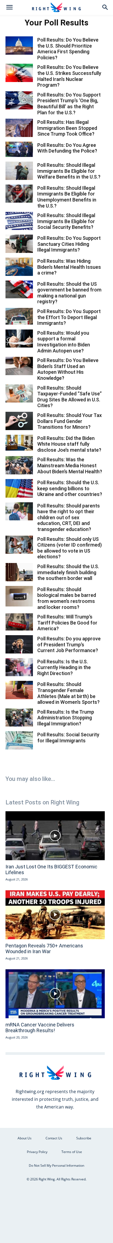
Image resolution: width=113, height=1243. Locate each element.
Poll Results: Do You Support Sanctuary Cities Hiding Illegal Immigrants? (69, 244)
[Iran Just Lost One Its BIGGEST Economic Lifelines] (55, 835)
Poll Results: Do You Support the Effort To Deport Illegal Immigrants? (69, 317)
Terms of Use (71, 1151)
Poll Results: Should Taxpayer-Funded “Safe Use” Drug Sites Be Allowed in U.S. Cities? (69, 397)
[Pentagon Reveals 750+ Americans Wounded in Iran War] (55, 914)
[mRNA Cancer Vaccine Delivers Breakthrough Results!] (55, 993)
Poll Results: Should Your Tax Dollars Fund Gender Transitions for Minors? (69, 421)
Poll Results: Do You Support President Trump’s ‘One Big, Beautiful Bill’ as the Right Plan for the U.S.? (69, 103)
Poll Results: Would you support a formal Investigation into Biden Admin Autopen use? (63, 342)
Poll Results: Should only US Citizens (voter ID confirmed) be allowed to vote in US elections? (69, 548)
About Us (25, 1138)
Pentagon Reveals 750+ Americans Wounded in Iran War (44, 949)
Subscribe (83, 1138)
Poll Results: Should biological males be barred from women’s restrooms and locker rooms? (66, 598)
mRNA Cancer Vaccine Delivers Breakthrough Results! (39, 1028)
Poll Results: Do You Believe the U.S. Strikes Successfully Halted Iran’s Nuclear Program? (69, 76)
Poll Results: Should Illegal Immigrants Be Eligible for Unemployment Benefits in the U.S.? (66, 197)
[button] (9, 7)
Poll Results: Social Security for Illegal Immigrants (68, 737)
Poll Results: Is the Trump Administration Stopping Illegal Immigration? (65, 717)
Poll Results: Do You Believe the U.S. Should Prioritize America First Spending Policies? (67, 48)
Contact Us (54, 1138)
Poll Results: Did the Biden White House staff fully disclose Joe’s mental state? (69, 444)
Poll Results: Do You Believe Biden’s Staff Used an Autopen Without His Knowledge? (67, 369)
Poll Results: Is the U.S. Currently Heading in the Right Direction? (64, 667)
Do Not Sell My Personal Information (56, 1165)
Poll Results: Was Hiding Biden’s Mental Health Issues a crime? (69, 267)
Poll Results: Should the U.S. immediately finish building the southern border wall (68, 572)
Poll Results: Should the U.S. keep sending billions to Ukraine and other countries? (69, 488)
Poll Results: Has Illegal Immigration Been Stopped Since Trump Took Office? (67, 128)
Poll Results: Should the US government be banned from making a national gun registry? (69, 293)
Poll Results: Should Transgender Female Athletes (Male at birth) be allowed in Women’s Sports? (68, 693)
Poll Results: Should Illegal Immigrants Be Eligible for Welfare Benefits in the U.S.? (68, 171)
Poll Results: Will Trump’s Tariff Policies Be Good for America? (67, 622)
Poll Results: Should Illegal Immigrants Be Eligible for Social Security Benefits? (66, 221)
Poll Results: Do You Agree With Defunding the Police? (67, 148)
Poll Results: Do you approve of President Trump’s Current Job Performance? (69, 644)
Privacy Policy (37, 1151)
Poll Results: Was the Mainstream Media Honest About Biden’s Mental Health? (69, 465)
